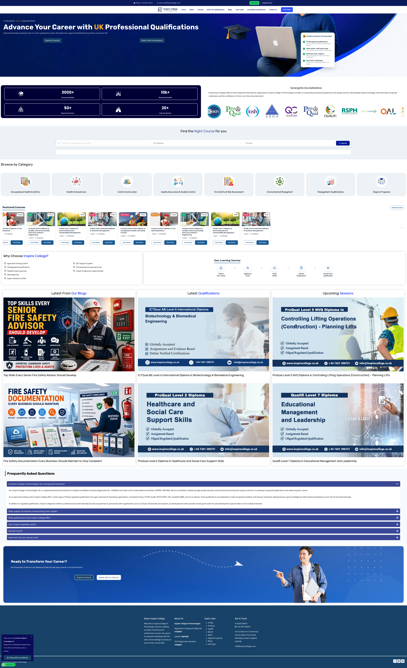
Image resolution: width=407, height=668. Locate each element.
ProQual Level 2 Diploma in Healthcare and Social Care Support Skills (181, 461)
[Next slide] (402, 111)
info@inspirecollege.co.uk (245, 646)
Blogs (230, 10)
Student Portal (267, 3)
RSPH (210, 635)
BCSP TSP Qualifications (215, 10)
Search (344, 143)
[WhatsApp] (395, 661)
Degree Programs (215, 638)
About (191, 10)
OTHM (210, 623)
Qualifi (210, 629)
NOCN (210, 632)
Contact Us (273, 10)
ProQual (211, 626)
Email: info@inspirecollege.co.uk (168, 3)
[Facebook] (399, 661)
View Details (19, 242)
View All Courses (397, 208)
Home (183, 10)
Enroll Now (32, 242)
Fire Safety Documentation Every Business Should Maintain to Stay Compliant (52, 461)
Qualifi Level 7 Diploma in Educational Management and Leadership (314, 461)
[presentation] (69, 334)
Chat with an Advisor (18, 657)
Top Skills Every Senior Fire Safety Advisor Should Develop (39, 375)
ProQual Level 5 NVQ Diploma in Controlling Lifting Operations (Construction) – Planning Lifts (331, 375)
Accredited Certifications (256, 10)
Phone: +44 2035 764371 (143, 3)
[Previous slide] (209, 111)
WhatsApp (254, 3)
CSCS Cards (240, 10)
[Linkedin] (402, 661)
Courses (200, 10)
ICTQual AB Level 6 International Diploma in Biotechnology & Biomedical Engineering (191, 375)
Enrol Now (287, 10)
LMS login (212, 644)
